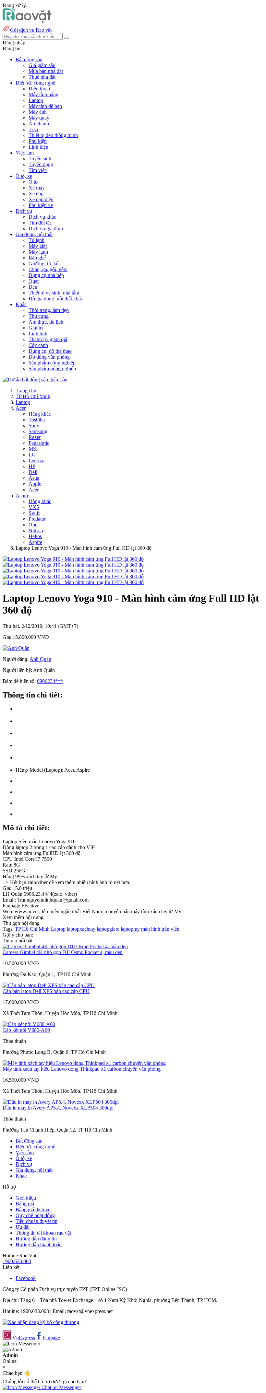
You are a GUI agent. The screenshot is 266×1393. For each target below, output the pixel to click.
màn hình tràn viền (160, 929)
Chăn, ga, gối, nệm (48, 269)
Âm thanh (39, 123)
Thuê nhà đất (42, 77)
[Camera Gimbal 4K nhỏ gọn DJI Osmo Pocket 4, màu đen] (65, 946)
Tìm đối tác (40, 222)
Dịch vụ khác (42, 217)
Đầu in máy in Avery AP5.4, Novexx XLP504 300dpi (58, 1108)
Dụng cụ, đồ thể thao (50, 351)
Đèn (33, 287)
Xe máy (37, 187)
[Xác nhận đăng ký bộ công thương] (41, 1322)
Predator (37, 519)
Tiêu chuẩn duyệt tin (36, 1221)
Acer (21, 408)
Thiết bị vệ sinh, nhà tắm (54, 292)
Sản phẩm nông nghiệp (52, 368)
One (33, 524)
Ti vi (33, 129)
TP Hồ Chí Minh (33, 396)
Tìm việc (38, 170)
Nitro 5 (36, 530)
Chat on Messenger (60, 1387)
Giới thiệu (26, 1198)
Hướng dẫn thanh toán (39, 1244)
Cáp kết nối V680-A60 (26, 1030)
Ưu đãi (23, 1227)
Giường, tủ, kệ (43, 263)
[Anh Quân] (16, 648)
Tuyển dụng (41, 164)
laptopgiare (108, 929)
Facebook (26, 1278)
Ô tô (33, 182)
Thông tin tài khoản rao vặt (43, 1233)
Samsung (38, 431)
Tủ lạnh (36, 240)
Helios (35, 536)
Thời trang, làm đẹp (49, 310)
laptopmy (130, 929)
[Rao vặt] (27, 21)
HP (32, 466)
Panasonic (39, 443)
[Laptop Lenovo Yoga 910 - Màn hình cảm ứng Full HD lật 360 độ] (73, 559)
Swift (34, 513)
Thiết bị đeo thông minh (53, 135)
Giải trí (36, 327)
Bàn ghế (37, 257)
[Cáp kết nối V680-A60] (29, 1024)
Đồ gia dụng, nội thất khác (56, 298)
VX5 (34, 507)
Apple (35, 484)
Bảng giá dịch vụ (33, 1209)
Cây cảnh (38, 345)
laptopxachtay (81, 929)
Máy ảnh (38, 112)
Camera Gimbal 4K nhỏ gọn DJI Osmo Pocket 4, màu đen (63, 952)
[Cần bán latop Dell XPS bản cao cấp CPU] (49, 985)
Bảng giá (25, 1203)
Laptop (36, 100)
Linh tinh (38, 333)
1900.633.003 (17, 1261)
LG (32, 454)
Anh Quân (40, 659)
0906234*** (50, 681)
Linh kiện (38, 147)
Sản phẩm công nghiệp (52, 362)
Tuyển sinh (40, 158)
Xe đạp (36, 193)
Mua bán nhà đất (46, 71)
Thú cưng (39, 316)
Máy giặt (38, 246)
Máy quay (39, 118)
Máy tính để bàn (45, 106)
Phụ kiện (38, 141)
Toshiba (37, 419)
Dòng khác (40, 501)
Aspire (22, 495)
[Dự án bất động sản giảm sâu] (35, 379)
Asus (34, 478)
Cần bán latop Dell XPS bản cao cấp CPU (46, 991)
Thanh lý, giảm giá (48, 339)
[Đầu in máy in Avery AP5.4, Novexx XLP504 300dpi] (61, 1102)
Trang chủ (26, 390)
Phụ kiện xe (41, 205)
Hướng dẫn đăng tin (36, 1238)
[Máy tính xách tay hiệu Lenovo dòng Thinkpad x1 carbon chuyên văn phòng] (84, 1063)
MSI (33, 449)
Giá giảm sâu (42, 65)
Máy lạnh (38, 252)
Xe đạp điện (41, 199)
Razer (35, 437)
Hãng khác (40, 414)
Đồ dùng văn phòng (49, 357)
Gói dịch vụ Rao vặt (31, 30)
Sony (34, 425)
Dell (33, 472)
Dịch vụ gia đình (46, 228)
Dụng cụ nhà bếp (46, 275)
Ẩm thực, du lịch (46, 322)
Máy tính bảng (43, 94)
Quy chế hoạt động (35, 1215)
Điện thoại (39, 88)
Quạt (34, 281)
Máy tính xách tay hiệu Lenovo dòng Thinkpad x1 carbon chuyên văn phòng (82, 1069)
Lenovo (36, 460)
